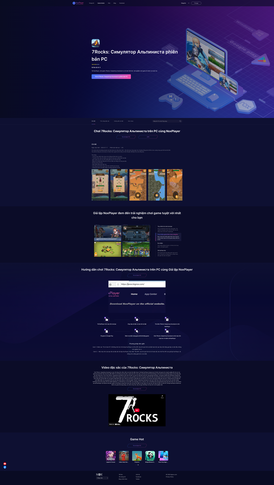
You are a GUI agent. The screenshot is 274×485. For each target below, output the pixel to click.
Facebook (122, 3)
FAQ (109, 3)
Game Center (101, 3)
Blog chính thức (123, 479)
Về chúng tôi (122, 476)
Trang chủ (91, 3)
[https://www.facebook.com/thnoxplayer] (4, 467)
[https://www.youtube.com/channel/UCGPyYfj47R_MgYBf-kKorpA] (4, 463)
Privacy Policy (170, 476)
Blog (115, 3)
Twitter (138, 479)
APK (148, 137)
